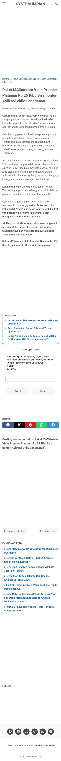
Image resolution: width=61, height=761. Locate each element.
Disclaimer (49, 745)
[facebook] (8, 425)
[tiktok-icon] (34, 731)
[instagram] (26, 731)
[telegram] (53, 425)
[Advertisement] (30, 43)
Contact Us (20, 745)
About (10, 745)
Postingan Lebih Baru (14, 531)
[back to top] (55, 754)
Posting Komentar (46, 108)
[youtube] (18, 731)
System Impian (30, 4)
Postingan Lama (48, 531)
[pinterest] (30, 425)
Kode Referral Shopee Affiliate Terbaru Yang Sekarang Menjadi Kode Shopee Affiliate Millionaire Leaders (30, 598)
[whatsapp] (41, 425)
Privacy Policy (35, 745)
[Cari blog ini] (57, 4)
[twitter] (19, 425)
